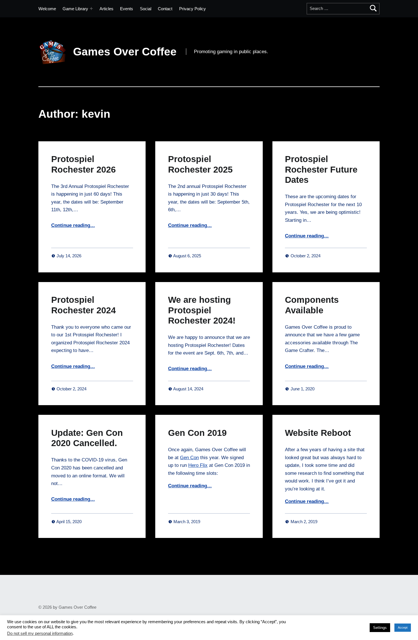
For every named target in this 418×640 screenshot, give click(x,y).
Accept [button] (402, 627)
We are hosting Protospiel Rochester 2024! (201, 310)
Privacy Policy (192, 8)
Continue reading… (73, 225)
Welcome (47, 8)
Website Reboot (318, 433)
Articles (106, 8)
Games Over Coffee (125, 51)
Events (126, 8)
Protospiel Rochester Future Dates (321, 169)
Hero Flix (198, 465)
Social (145, 8)
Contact (165, 8)
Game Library (75, 8)
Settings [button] (380, 627)
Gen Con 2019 (197, 433)
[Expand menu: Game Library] (91, 8)
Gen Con (189, 457)
